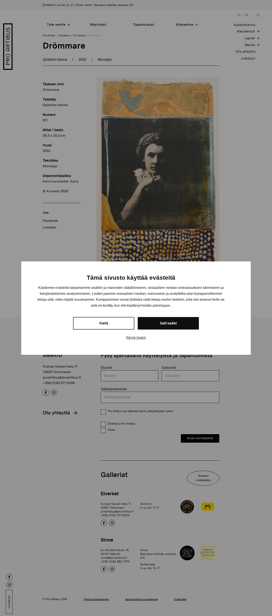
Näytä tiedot (136, 337)
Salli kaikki (168, 323)
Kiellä (103, 323)
